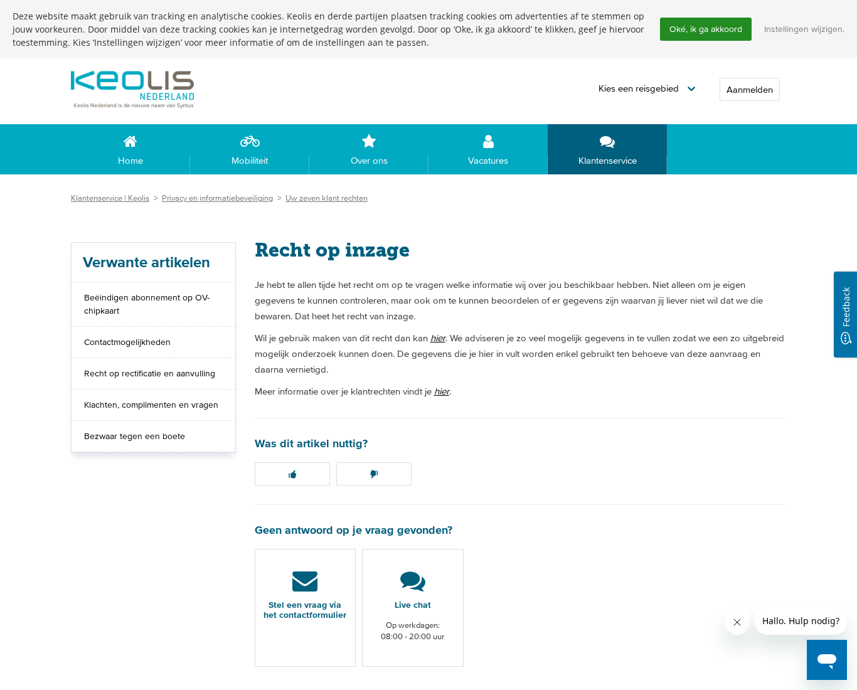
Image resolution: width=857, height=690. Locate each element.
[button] (646, 88)
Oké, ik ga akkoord (705, 29)
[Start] (152, 88)
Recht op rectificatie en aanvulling (149, 373)
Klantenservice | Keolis (110, 198)
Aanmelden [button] (750, 89)
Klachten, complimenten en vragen (151, 405)
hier (437, 337)
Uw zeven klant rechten (326, 198)
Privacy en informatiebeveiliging (217, 198)
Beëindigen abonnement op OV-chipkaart (147, 304)
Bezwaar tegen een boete (134, 436)
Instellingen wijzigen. (804, 29)
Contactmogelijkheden (127, 342)
